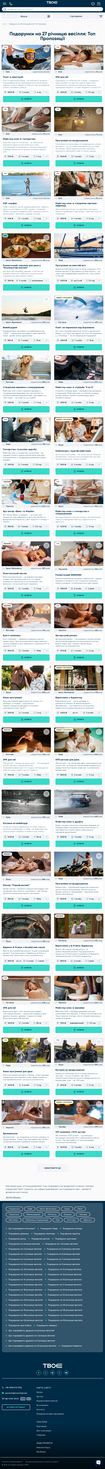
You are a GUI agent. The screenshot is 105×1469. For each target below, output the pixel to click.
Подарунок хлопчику (44, 1233)
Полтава (10, 382)
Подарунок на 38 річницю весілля (25, 1315)
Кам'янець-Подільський (37, 1220)
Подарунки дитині (40, 1239)
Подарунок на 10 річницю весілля (25, 1269)
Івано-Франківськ (14, 260)
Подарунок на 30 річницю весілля (64, 1305)
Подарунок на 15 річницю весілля (64, 1279)
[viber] (59, 1372)
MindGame (41, 1452)
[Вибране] (93, 4)
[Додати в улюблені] (46, 49)
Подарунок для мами (65, 1239)
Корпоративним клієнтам (47, 1401)
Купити (27, 99)
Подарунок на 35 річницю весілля (65, 1310)
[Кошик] (99, 4)
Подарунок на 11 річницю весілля (64, 1269)
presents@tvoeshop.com (16, 1393)
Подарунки (14, 1209)
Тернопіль (62, 569)
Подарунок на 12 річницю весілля (25, 1274)
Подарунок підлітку (70, 1233)
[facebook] (38, 1372)
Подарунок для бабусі (19, 1325)
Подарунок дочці (17, 1239)
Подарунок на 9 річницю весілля (63, 1264)
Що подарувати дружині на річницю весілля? (31, 1330)
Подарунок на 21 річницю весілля (25, 1295)
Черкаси (10, 506)
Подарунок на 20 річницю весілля (64, 1289)
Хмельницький (33, 1214)
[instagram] (45, 1372)
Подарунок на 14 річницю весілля (25, 1279)
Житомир (10, 630)
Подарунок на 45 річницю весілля (25, 1320)
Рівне (80, 1209)
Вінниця (67, 1214)
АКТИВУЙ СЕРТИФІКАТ (16, 1407)
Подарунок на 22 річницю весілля (64, 1295)
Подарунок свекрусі (46, 1325)
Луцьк (60, 445)
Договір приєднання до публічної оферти (42, 1462)
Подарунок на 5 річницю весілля (63, 1254)
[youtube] (66, 1372)
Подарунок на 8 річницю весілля (24, 1264)
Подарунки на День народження (50, 1414)
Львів (60, 260)
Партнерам (41, 1426)
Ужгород (62, 322)
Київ (7, 72)
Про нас (40, 1396)
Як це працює (42, 1405)
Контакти (41, 1409)
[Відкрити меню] (4, 3)
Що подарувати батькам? (21, 1228)
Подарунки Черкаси (71, 1346)
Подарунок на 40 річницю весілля (65, 1315)
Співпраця (41, 1435)
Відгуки (40, 1392)
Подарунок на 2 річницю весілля (24, 1249)
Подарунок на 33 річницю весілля (25, 1310)
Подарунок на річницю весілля (24, 1244)
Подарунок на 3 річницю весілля (63, 1249)
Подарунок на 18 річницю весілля (25, 1289)
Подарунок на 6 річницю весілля (24, 1259)
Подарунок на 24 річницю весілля (65, 1300)
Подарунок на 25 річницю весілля (25, 1305)
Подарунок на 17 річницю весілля (64, 1284)
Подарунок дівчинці (18, 1233)
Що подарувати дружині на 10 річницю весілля (32, 1346)
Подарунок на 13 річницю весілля (64, 1274)
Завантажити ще (52, 1168)
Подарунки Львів (48, 1228)
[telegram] (52, 1372)
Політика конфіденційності (12, 1462)
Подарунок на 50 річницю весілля (65, 1320)
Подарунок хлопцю (72, 1228)
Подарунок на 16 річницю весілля (25, 1284)
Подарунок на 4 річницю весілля (25, 1254)
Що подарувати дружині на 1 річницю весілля (31, 1335)
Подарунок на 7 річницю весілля (63, 1259)
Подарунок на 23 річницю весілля (25, 1300)
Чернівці (62, 1127)
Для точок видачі (44, 1431)
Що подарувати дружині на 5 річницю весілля (31, 1340)
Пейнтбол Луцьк (43, 1447)
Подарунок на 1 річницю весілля (61, 1244)
